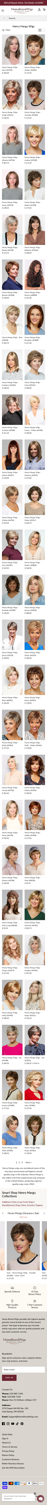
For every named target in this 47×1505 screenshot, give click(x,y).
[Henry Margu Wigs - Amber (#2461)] (35, 49)
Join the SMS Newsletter (13, 1467)
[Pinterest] (22, 1423)
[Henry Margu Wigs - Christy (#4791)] (12, 500)
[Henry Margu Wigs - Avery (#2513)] (12, 184)
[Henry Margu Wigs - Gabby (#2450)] (35, 815)
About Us (6, 1442)
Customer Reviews (10, 1459)
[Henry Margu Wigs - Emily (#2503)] (12, 725)
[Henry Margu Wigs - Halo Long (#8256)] (12, 905)
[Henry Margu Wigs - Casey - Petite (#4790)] (35, 409)
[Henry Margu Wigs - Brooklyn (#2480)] (35, 319)
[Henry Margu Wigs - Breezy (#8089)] (35, 274)
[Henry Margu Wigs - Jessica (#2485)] (12, 1085)
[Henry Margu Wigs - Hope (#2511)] (35, 995)
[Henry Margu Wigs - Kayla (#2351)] (35, 1130)
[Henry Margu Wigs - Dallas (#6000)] (35, 545)
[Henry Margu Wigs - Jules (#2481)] (35, 1085)
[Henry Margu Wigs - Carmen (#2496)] (12, 409)
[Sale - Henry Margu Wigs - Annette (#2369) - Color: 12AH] (23, 1245)
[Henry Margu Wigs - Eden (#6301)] (12, 680)
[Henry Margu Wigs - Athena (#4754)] (12, 139)
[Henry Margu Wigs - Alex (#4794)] (12, 49)
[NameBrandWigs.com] (22, 10)
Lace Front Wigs (25, 1202)
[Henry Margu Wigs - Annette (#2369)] (35, 94)
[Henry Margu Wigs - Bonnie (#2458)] (12, 274)
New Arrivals (28, 1205)
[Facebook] (3, 1423)
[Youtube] (12, 1423)
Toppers (39, 1205)
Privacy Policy (8, 1451)
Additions (6, 1202)
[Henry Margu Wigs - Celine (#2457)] (12, 454)
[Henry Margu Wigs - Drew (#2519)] (12, 635)
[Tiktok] (17, 1423)
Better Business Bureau (13, 1463)
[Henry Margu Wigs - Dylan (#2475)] (35, 635)
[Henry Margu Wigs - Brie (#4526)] (12, 319)
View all (23, 1217)
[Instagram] (8, 1423)
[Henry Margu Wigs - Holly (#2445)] (12, 995)
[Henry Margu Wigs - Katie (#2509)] (12, 1130)
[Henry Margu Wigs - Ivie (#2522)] (35, 1040)
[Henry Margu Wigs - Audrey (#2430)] (35, 139)
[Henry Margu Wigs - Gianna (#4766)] (12, 860)
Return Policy (8, 1455)
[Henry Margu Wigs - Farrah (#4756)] (12, 770)
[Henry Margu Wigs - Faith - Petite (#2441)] (35, 725)
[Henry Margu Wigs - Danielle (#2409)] (12, 590)
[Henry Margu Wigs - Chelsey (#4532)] (35, 454)
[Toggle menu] (3, 10)
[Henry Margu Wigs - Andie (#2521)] (12, 94)
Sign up (9, 1377)
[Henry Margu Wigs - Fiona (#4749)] (12, 815)
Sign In (5, 1438)
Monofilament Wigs (11, 1205)
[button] (6, 30)
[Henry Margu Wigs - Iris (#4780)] (12, 1040)
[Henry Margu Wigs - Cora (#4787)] (12, 545)
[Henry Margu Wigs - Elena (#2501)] (35, 680)
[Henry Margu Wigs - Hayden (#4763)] (35, 950)
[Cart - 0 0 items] (44, 9)
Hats (14, 1202)
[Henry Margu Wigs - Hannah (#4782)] (35, 905)
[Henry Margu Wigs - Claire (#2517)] (35, 500)
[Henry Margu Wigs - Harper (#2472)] (12, 950)
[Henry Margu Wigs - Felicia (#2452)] (35, 770)
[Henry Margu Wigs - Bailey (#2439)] (35, 184)
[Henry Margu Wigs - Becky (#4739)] (12, 229)
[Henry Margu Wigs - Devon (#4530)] (35, 590)
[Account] (38, 9)
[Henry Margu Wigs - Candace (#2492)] (12, 364)
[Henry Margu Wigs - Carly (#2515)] (35, 364)
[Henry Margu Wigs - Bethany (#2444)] (35, 229)
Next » (29, 1162)
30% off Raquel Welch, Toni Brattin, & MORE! (23, 2)
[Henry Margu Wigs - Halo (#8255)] (35, 860)
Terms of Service (9, 1447)
